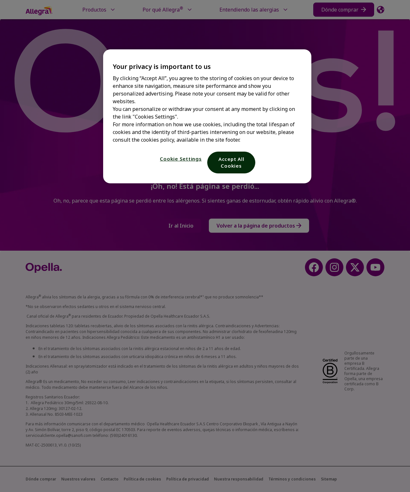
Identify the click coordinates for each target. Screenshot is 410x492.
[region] (207, 116)
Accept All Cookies (231, 162)
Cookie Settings (180, 158)
